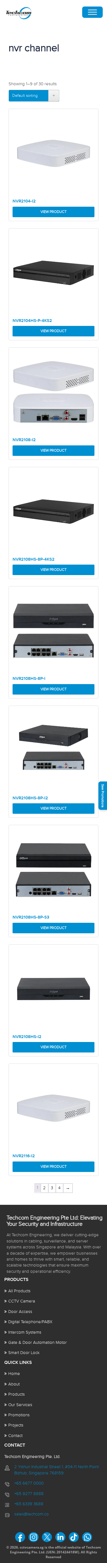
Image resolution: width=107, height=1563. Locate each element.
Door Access (20, 1311)
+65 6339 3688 (28, 1504)
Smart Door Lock (24, 1352)
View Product (53, 212)
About (14, 1384)
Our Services (20, 1404)
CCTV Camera (21, 1301)
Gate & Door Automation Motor (37, 1342)
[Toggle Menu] (92, 12)
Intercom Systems (24, 1332)
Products (16, 1394)
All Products (19, 1291)
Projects (15, 1425)
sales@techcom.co (31, 1514)
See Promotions (103, 796)
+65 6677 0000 (29, 1483)
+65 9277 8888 (29, 1493)
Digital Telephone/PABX (30, 1321)
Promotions (19, 1415)
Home (14, 1373)
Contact (15, 1435)
